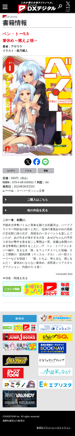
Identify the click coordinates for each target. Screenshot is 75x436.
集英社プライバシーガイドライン (54, 427)
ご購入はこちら (37, 199)
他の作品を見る (37, 210)
